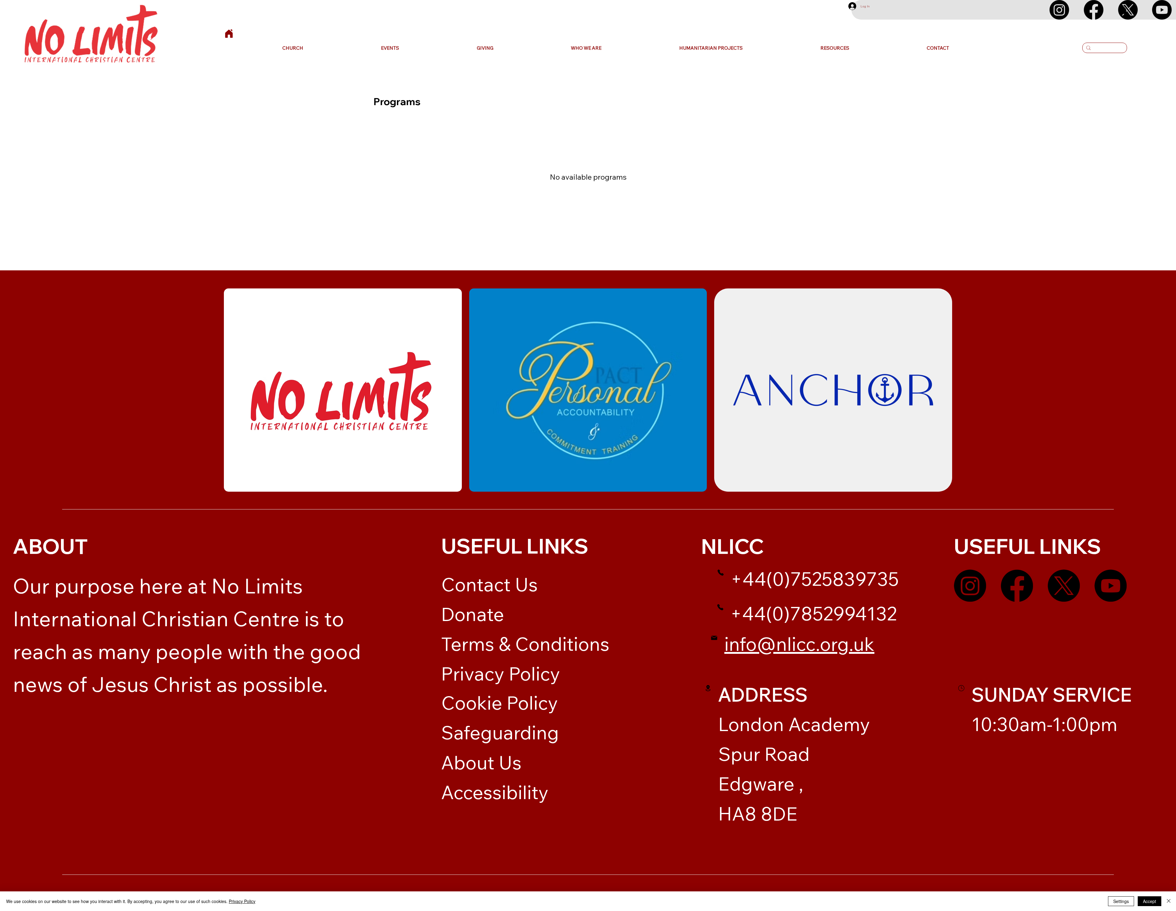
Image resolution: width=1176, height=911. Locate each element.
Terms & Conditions (525, 643)
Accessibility (494, 792)
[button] (292, 48)
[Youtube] (1162, 10)
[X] (1128, 10)
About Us (481, 762)
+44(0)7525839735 (814, 578)
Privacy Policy (500, 673)
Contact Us (489, 584)
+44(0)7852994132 (813, 613)
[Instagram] (1059, 10)
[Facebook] (1093, 10)
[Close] (1168, 901)
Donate (472, 614)
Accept (1149, 901)
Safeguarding (500, 732)
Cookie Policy (499, 702)
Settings (1121, 901)
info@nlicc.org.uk (799, 643)
